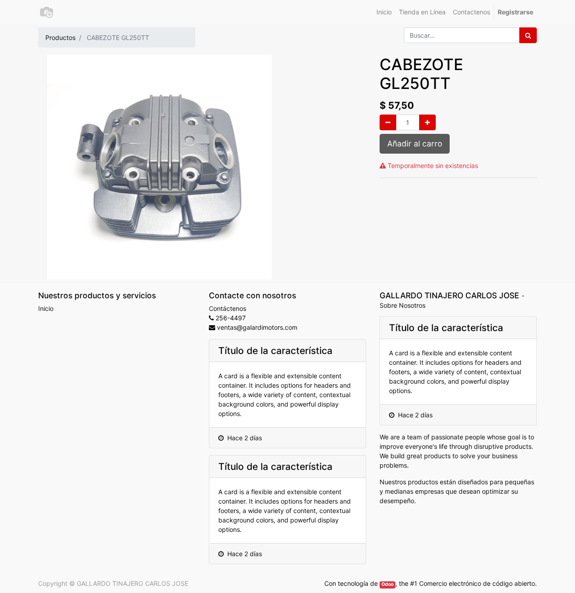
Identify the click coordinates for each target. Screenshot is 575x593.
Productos (60, 37)
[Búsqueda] (528, 35)
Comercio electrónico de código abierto (477, 583)
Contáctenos (227, 308)
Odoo (387, 584)
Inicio (45, 308)
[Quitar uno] (388, 122)
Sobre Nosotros (402, 305)
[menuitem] (384, 12)
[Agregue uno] (427, 122)
